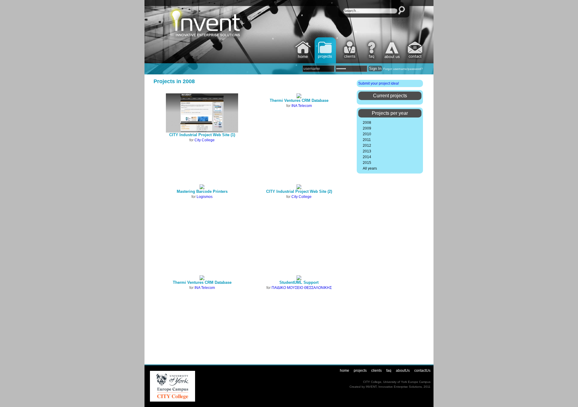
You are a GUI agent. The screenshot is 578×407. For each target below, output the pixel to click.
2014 (367, 157)
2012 (367, 145)
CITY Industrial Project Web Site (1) (202, 135)
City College (204, 140)
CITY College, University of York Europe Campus (396, 382)
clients (350, 50)
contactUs (415, 50)
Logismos (205, 197)
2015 (367, 163)
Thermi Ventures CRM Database (299, 100)
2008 (367, 123)
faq (372, 50)
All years (370, 168)
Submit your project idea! (378, 83)
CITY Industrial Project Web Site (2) (299, 191)
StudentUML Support (299, 282)
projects (326, 50)
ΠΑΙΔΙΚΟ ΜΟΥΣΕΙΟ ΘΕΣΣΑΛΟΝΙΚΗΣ (302, 288)
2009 (367, 128)
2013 (367, 151)
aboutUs (392, 50)
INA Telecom (301, 106)
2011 (367, 140)
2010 (367, 134)
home (303, 50)
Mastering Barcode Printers (202, 191)
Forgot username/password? (403, 68)
